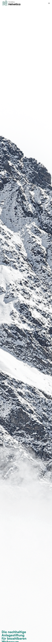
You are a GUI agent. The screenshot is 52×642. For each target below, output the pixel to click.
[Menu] (49, 3)
